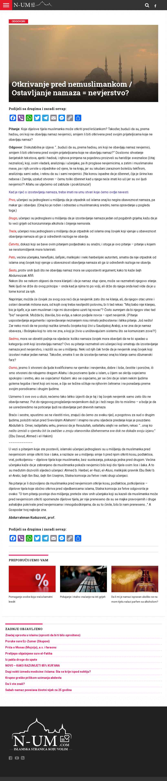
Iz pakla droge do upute (21, 659)
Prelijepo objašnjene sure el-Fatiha (28, 653)
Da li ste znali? (15, 683)
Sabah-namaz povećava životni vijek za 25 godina (38, 690)
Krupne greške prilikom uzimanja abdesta (33, 677)
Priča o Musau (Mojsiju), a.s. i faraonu (30, 647)
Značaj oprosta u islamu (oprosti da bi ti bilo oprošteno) (42, 635)
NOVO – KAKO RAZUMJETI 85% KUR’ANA (32, 665)
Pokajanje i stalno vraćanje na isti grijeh (82, 596)
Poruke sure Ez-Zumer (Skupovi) (27, 641)
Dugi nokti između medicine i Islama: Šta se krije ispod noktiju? (48, 671)
